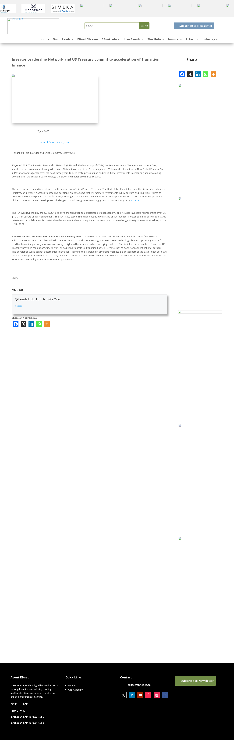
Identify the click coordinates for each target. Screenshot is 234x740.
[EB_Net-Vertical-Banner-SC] (200, 539)
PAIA (25, 703)
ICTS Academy (75, 689)
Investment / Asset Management (53, 142)
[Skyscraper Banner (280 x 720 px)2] (200, 425)
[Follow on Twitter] (123, 695)
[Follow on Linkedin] (132, 695)
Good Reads (62, 39)
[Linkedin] (31, 324)
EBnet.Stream (87, 39)
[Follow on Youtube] (140, 695)
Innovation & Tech (182, 39)
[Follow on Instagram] (157, 695)
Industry (208, 39)
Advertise (72, 685)
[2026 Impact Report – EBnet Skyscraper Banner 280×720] (200, 86)
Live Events (132, 39)
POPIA (14, 703)
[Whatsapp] (39, 324)
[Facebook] (15, 324)
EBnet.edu (109, 39)
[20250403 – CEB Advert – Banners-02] (200, 199)
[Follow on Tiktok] (148, 695)
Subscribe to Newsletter (195, 26)
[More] (46, 324)
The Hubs (154, 39)
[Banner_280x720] (200, 312)
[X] (23, 324)
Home (44, 39)
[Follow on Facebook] (165, 695)
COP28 (135, 200)
